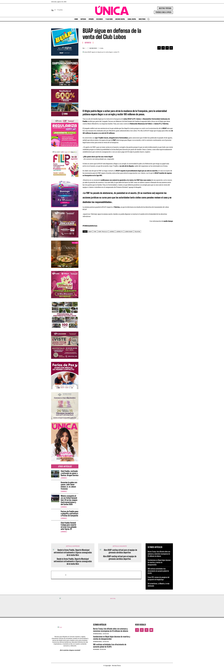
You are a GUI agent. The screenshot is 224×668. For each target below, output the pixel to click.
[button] (148, 19)
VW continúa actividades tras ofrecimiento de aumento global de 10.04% (158, 571)
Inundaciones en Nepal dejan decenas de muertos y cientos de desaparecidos (159, 562)
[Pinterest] (167, 48)
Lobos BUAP (129, 231)
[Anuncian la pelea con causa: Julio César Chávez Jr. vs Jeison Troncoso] (55, 485)
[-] (59, 575)
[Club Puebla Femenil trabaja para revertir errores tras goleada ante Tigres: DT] (55, 525)
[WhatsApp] (171, 48)
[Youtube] (151, 630)
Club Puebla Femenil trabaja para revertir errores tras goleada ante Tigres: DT (68, 526)
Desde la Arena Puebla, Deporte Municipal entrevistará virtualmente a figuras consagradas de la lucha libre (73, 561)
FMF (95, 231)
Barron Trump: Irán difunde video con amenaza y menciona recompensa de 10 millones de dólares (159, 553)
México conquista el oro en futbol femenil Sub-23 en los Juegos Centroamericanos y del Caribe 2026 (69, 500)
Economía (96, 649)
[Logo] (112, 10)
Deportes (63, 478)
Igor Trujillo (103, 231)
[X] (163, 48)
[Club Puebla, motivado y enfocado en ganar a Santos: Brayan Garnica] (55, 473)
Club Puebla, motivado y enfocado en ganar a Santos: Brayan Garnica (69, 473)
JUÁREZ (111, 231)
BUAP (90, 231)
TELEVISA (137, 231)
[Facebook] (159, 48)
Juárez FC (119, 231)
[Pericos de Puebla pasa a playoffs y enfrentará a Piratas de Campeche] (55, 514)
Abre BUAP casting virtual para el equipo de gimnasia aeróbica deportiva (119, 557)
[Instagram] (142, 630)
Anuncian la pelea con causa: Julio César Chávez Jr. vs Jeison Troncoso (69, 485)
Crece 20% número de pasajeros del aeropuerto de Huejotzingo (158, 578)
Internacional (97, 633)
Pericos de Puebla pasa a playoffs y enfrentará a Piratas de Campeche (69, 513)
